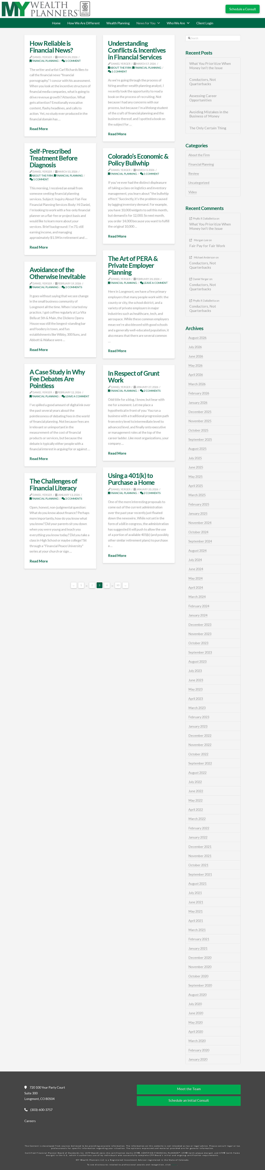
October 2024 (198, 532)
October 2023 (198, 643)
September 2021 (200, 874)
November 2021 (199, 856)
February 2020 (198, 1050)
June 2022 (195, 791)
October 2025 (198, 430)
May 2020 (195, 1022)
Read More (39, 128)
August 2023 (197, 661)
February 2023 (198, 717)
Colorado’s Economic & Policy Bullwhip (138, 159)
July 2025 (195, 458)
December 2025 (199, 412)
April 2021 (195, 921)
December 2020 (199, 957)
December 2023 (199, 625)
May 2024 (195, 578)
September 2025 (200, 439)
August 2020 (197, 995)
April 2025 (195, 486)
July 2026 (195, 347)
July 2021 (195, 893)
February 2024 (198, 606)
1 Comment (73, 60)
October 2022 (198, 754)
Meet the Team (189, 1089)
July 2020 (195, 1004)
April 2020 (195, 1031)
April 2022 (195, 809)
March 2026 (197, 384)
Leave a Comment (155, 282)
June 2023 (195, 680)
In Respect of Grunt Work (133, 376)
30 (117, 585)
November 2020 (199, 967)
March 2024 (197, 597)
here (174, 1165)
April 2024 (195, 587)
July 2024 (195, 560)
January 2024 (197, 615)
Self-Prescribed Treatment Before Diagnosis (53, 158)
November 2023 (199, 634)
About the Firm (120, 67)
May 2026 (195, 365)
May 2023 (195, 689)
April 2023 (195, 699)
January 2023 (197, 726)
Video (192, 192)
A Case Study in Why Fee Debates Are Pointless (57, 379)
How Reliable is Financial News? (51, 46)
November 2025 (199, 421)
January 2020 (197, 1059)
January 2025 (197, 513)
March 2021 (197, 930)
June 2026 (195, 356)
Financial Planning (45, 60)
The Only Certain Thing (207, 128)
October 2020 (198, 976)
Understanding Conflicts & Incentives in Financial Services (137, 50)
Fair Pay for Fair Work (207, 246)
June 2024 (195, 569)
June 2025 (195, 467)
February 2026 (198, 393)
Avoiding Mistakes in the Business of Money (208, 114)
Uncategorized (198, 183)
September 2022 (200, 763)
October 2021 (198, 865)
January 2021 (197, 948)
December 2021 (199, 847)
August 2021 (197, 883)
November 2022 (199, 745)
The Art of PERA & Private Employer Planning (133, 265)
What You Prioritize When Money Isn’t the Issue (210, 65)
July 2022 (195, 782)
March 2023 (197, 708)
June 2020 (195, 1013)
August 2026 (197, 338)
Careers (30, 1121)
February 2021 (198, 939)
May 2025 (195, 476)
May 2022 (195, 800)
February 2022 (198, 828)
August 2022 (197, 773)
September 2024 (200, 541)
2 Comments (73, 287)
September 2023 (200, 652)
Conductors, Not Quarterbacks (202, 81)
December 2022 (199, 735)
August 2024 (197, 550)
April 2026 (195, 375)
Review (193, 173)
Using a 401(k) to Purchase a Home (131, 478)
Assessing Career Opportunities (203, 98)
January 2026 (197, 402)
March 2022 (197, 819)
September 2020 (200, 985)
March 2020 (197, 1041)
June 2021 (195, 902)
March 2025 (197, 495)
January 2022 (197, 837)
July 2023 (195, 671)
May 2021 (195, 911)
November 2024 (199, 523)
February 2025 (198, 504)
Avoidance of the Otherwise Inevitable (57, 273)
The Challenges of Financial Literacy (53, 484)
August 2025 (197, 449)
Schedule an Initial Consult (189, 1100)
